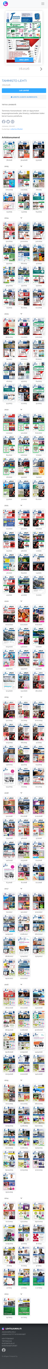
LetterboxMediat (16, 129)
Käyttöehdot (8, 1339)
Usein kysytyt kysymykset (14, 1334)
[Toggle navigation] (43, 3)
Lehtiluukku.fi (14, 1329)
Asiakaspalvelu (9, 1332)
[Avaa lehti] (9, 149)
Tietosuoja (7, 1341)
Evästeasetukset (9, 1346)
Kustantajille (8, 1343)
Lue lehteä (24, 90)
